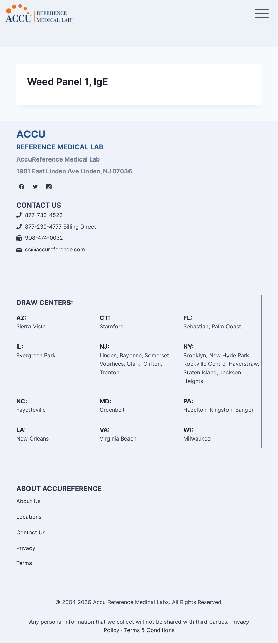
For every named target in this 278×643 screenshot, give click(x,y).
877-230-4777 (43, 226)
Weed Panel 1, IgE (67, 81)
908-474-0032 (44, 237)
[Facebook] (21, 186)
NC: (21, 401)
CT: (105, 317)
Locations (28, 516)
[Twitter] (35, 186)
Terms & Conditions (149, 630)
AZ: (21, 317)
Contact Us (30, 532)
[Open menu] (262, 13)
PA (187, 401)
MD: (105, 401)
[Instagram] (48, 186)
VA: (105, 429)
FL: (187, 317)
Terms (24, 563)
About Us (28, 501)
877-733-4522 (44, 215)
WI (187, 429)
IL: (19, 346)
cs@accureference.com (55, 249)
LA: (21, 429)
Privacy (25, 547)
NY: (188, 346)
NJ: (104, 346)
